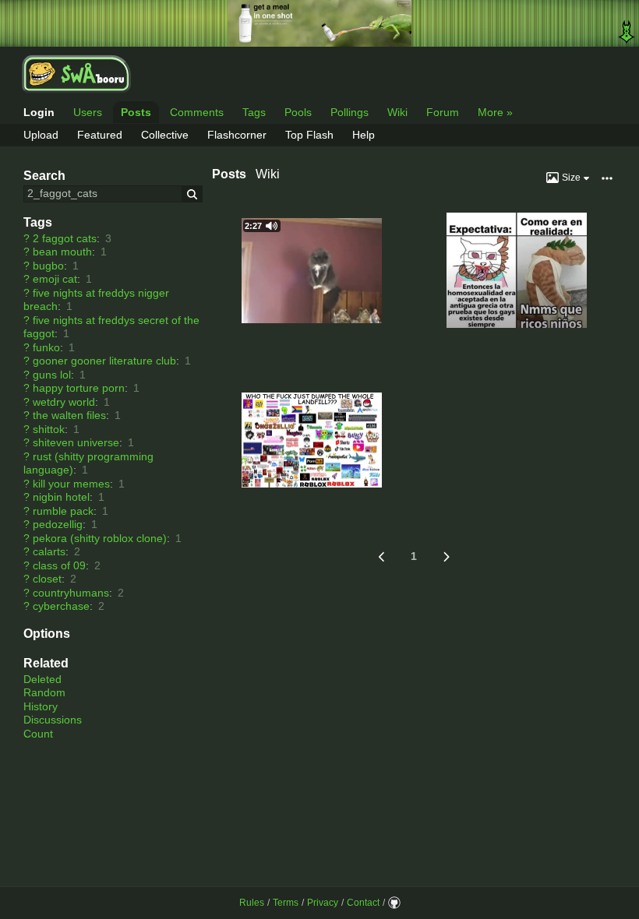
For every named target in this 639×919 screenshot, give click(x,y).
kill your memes (71, 483)
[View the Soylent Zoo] (319, 23)
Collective (165, 135)
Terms (285, 902)
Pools (298, 112)
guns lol (52, 374)
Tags (254, 112)
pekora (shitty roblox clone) (100, 538)
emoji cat (55, 279)
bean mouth (62, 251)
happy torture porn (79, 388)
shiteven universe (76, 442)
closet (47, 578)
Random (44, 692)
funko (46, 347)
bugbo (48, 265)
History (40, 706)
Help (363, 135)
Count (38, 733)
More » (495, 112)
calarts (49, 551)
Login (39, 112)
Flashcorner (237, 135)
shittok (49, 429)
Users (87, 112)
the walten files (69, 415)
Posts (136, 112)
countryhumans (71, 592)
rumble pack (63, 511)
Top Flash (309, 135)
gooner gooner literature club (104, 360)
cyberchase (61, 606)
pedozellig (58, 524)
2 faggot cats (65, 238)
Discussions (52, 719)
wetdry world (64, 402)
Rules (251, 902)
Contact (363, 902)
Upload (40, 135)
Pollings (349, 112)
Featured (99, 135)
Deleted (42, 679)
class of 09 (59, 565)
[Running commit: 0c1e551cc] (394, 902)
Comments (197, 112)
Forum (442, 112)
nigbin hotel (61, 497)
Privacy (322, 902)
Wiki (397, 112)
